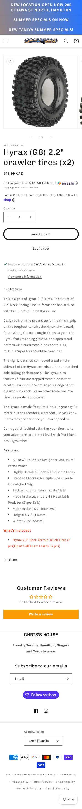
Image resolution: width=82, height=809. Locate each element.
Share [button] (13, 559)
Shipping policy (65, 781)
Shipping (8, 187)
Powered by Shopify (44, 774)
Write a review (41, 614)
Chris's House (23, 774)
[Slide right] (51, 137)
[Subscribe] (67, 678)
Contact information (29, 788)
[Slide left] (31, 137)
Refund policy (68, 774)
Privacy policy (19, 781)
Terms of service (42, 781)
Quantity (9, 208)
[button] (6, 41)
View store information (25, 276)
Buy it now (41, 248)
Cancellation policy (57, 788)
